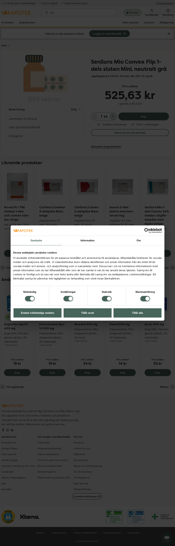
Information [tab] (87, 240)
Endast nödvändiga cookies (37, 312)
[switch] (68, 298)
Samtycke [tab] (36, 240)
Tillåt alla (137, 312)
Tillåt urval (87, 312)
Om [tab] (139, 240)
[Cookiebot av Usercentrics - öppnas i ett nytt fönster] (147, 230)
